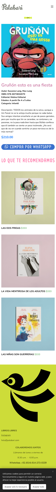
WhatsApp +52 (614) (28, 462)
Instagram (6, 435)
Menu (52, 6)
